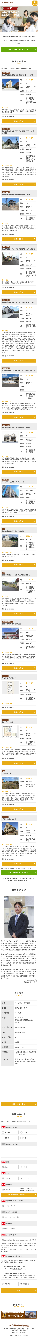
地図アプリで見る (18, 1104)
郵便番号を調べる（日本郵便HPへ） (18, 1195)
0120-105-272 (21, 1331)
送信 (18, 1290)
